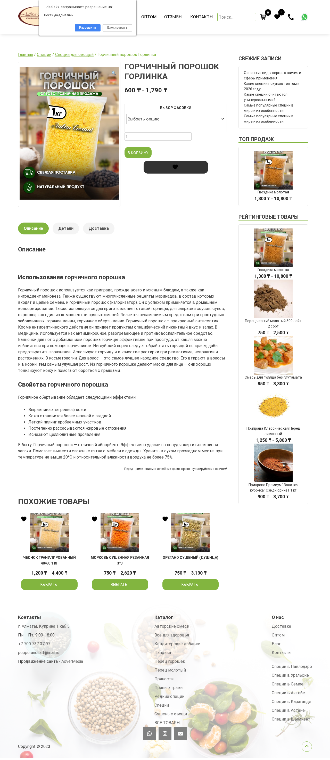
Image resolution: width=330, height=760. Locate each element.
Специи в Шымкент (291, 719)
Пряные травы (169, 687)
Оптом (148, 16)
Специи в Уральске (290, 675)
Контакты (201, 16)
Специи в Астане (288, 710)
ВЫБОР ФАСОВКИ (175, 108)
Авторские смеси (171, 626)
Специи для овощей (74, 54)
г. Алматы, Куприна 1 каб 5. (44, 626)
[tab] (33, 231)
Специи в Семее (287, 684)
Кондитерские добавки (177, 643)
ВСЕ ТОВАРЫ (167, 722)
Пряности (164, 678)
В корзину (138, 152)
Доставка (99, 228)
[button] (113, 73)
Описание (33, 228)
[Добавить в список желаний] (176, 167)
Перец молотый (170, 670)
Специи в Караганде (291, 701)
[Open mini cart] (263, 17)
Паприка (162, 652)
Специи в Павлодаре (292, 666)
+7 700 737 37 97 (34, 643)
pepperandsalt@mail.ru (38, 652)
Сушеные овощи (170, 714)
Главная (25, 54)
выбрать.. (49, 585)
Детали (65, 228)
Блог (276, 643)
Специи (44, 54)
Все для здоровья (171, 635)
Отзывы (173, 16)
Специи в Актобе (288, 692)
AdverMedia (72, 661)
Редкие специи (169, 696)
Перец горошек (169, 661)
